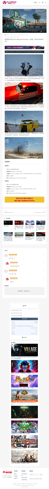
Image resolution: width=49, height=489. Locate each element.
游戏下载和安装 (24, 475)
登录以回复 (44, 254)
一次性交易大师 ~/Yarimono (39, 212)
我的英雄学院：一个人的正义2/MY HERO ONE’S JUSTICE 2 (29, 238)
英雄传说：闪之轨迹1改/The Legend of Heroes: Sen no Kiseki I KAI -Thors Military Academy (8, 239)
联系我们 (10, 477)
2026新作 (16, 476)
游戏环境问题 (24, 479)
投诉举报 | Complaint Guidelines (27, 483)
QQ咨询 (25, 337)
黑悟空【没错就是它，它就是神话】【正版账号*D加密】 (23, 373)
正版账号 (16, 478)
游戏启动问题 (24, 477)
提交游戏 (14, 483)
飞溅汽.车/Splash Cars (19, 237)
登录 (29, 291)
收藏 (27, 34)
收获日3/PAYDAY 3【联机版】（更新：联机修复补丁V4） (23, 419)
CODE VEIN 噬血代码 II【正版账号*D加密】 (20, 463)
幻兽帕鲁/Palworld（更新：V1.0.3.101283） (20, 433)
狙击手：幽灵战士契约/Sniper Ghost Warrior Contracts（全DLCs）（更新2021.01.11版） (40, 228)
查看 (36, 322)
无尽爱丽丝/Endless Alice (9, 212)
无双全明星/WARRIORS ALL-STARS (18, 448)
